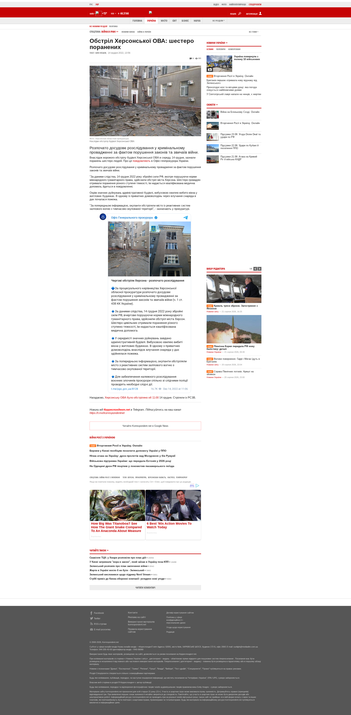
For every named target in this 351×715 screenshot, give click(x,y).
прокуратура (140, 477)
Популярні (220, 49)
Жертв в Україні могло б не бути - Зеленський (120, 570)
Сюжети (211, 104)
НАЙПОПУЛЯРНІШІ (237, 4)
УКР (97, 4)
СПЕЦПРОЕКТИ (255, 4)
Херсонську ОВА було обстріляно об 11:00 (132, 397)
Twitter (97, 618)
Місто (164, 20)
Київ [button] (92, 13)
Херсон (131, 477)
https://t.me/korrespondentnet (107, 412)
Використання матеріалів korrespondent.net (141, 623)
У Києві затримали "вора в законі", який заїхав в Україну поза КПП (133, 562)
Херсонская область (157, 477)
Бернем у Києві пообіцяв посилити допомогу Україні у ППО (128, 450)
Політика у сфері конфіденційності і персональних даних (176, 620)
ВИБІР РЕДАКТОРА (216, 268)
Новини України (216, 42)
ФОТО (224, 4)
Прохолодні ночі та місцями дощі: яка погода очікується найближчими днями (232, 88)
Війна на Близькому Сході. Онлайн (239, 112)
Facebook (99, 613)
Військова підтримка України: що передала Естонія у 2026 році (130, 460)
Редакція (170, 632)
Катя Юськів (100, 52)
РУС (91, 4)
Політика (113, 26)
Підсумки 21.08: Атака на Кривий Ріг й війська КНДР (238, 158)
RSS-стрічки (100, 624)
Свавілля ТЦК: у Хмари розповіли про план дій (122, 557)
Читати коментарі (145, 587)
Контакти (132, 612)
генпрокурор (181, 477)
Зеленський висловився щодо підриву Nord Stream (123, 574)
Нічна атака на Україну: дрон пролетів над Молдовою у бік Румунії (132, 455)
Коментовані (234, 49)
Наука (197, 20)
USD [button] (113, 13)
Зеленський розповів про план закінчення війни (122, 566)
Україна (151, 20)
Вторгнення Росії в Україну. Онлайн (116, 445)
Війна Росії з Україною (109, 477)
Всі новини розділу (98, 26)
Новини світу (213, 311)
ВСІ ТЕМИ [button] (253, 31)
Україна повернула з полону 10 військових (247, 58)
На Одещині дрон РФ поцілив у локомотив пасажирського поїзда (132, 466)
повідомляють (141, 160)
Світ (174, 20)
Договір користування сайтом (180, 613)
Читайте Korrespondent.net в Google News (145, 425)
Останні (210, 49)
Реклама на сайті (137, 617)
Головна (137, 20)
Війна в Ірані (126, 31)
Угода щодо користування (178, 627)
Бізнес (185, 20)
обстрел (170, 477)
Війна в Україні (144, 31)
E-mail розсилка (102, 629)
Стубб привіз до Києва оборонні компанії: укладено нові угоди (130, 578)
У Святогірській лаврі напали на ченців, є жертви (234, 94)
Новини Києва (128, 31)
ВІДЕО (216, 4)
